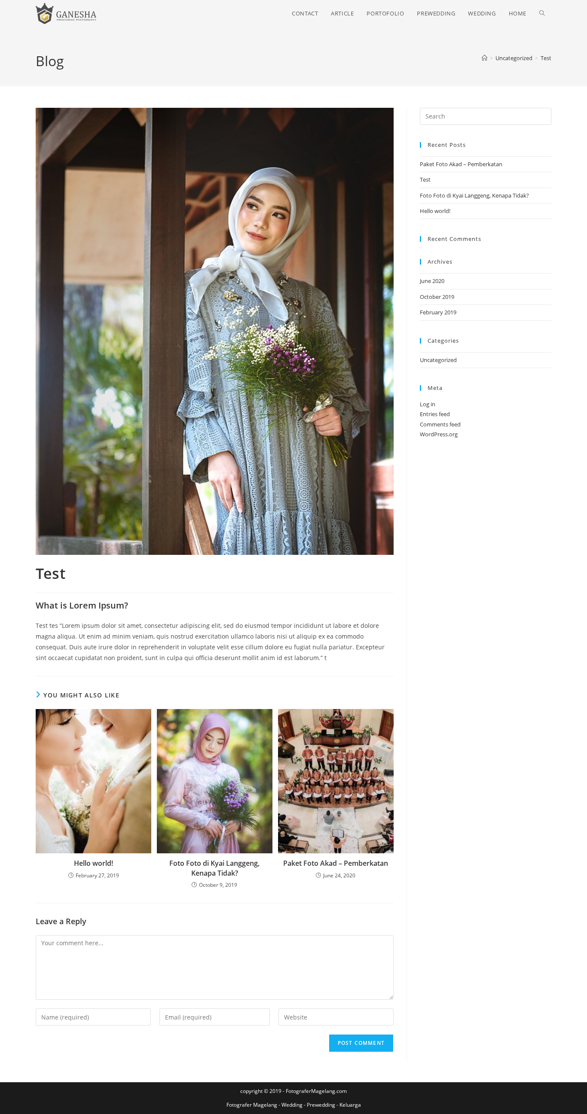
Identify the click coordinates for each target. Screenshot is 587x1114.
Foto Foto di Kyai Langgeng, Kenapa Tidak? (214, 867)
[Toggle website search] (542, 13)
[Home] (484, 58)
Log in (427, 404)
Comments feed (440, 424)
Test (546, 58)
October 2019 (437, 297)
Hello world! (93, 863)
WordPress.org (439, 434)
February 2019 (438, 312)
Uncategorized (438, 360)
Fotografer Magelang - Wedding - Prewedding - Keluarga (293, 1104)
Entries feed (435, 414)
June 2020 (432, 281)
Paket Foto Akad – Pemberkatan (335, 863)
